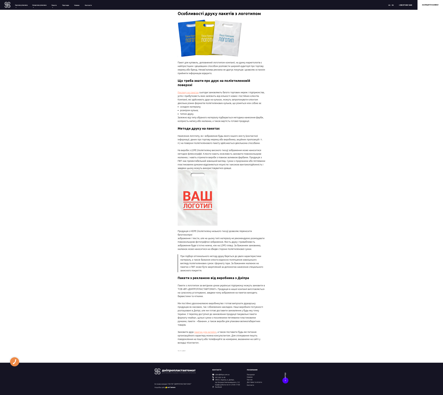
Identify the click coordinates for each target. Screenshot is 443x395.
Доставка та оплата (254, 382)
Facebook (218, 387)
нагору (285, 375)
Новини (76, 5)
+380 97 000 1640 (405, 5)
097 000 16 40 (220, 377)
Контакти (88, 5)
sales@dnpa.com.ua (222, 374)
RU (393, 5)
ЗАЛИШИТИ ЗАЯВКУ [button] (430, 5)
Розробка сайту (160, 387)
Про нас (250, 380)
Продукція (251, 374)
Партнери (65, 5)
